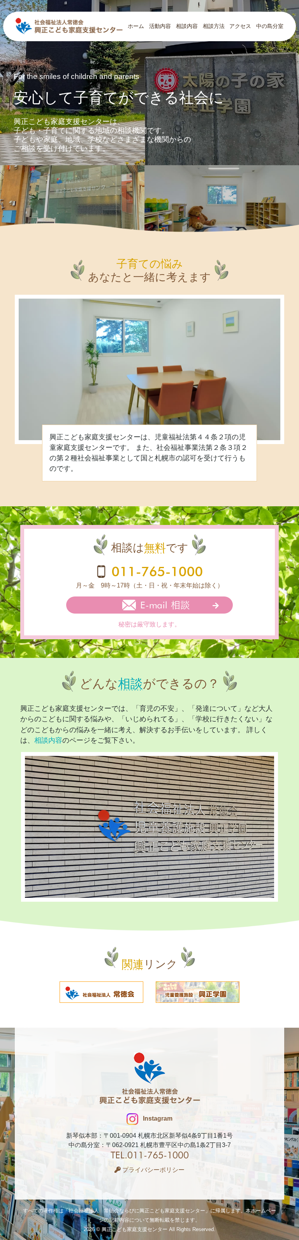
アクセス (240, 26)
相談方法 (214, 26)
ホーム (136, 26)
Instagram (156, 1119)
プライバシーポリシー (153, 1170)
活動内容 (160, 26)
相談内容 (187, 26)
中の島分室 (269, 26)
